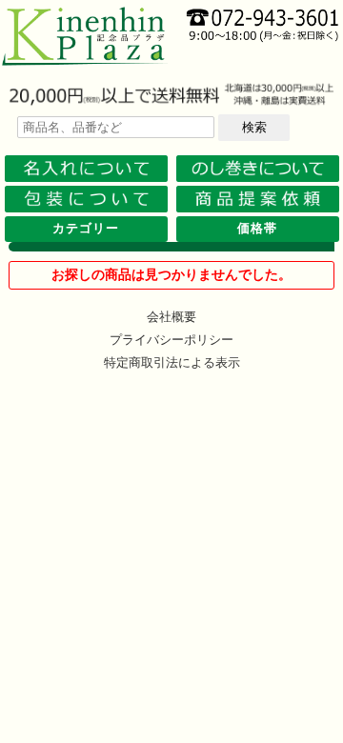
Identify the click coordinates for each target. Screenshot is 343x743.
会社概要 (171, 317)
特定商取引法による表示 (172, 362)
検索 (254, 127)
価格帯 (257, 228)
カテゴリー (85, 228)
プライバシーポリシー (171, 339)
